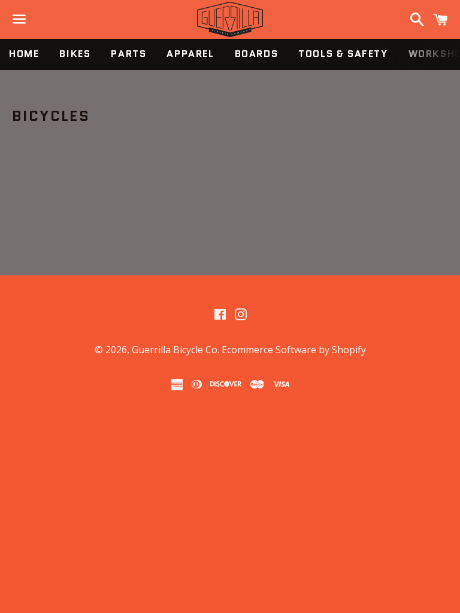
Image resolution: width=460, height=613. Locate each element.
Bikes (74, 53)
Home (24, 53)
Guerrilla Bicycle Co (174, 349)
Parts (128, 53)
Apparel (190, 53)
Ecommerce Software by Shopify (294, 349)
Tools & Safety (343, 53)
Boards (257, 53)
